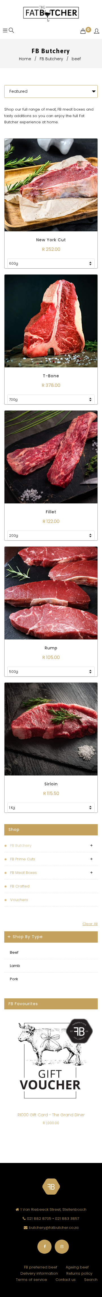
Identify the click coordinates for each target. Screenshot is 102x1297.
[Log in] (96, 31)
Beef (14, 952)
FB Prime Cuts (22, 859)
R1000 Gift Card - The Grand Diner (51, 1115)
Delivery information (39, 1273)
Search (90, 1279)
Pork (14, 979)
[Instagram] (62, 1247)
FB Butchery (51, 59)
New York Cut (51, 240)
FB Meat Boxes (23, 872)
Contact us (66, 1279)
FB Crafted (19, 886)
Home (25, 59)
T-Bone (51, 376)
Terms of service (31, 1279)
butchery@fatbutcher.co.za (53, 1227)
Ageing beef (77, 1267)
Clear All (90, 924)
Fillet (51, 512)
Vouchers (19, 899)
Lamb (15, 965)
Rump (51, 648)
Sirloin (51, 784)
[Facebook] (44, 1247)
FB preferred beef (40, 1267)
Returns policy (79, 1273)
